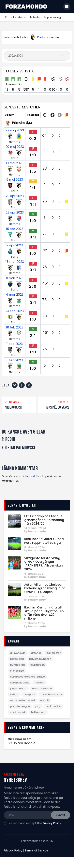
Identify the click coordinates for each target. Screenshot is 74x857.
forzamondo (37, 531)
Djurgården (37, 665)
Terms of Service (36, 850)
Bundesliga (17, 665)
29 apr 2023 (15, 196)
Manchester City (51, 694)
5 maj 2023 (14, 180)
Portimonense (48, 37)
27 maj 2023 (15, 130)
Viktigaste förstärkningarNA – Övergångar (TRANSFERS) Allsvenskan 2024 (43, 563)
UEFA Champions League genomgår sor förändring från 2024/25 (44, 520)
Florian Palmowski (18, 447)
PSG (37, 706)
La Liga (14, 694)
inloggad (29, 476)
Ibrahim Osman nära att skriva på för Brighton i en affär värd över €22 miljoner (44, 613)
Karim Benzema (42, 688)
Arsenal (36, 653)
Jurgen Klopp (18, 688)
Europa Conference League (27, 677)
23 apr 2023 (15, 212)
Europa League (19, 682)
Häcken (39, 682)
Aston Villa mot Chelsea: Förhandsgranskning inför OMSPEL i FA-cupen (44, 588)
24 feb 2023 (15, 311)
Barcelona (17, 659)
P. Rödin (8, 439)
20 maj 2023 (15, 147)
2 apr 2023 (15, 245)
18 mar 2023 (15, 262)
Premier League (20, 706)
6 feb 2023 (15, 360)
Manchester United (22, 700)
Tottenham (38, 712)
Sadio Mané (17, 712)
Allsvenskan (17, 653)
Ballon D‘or (53, 653)
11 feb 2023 (15, 344)
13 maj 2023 (14, 163)
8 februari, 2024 (34, 547)
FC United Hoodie (21, 743)
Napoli (44, 700)
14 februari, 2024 (35, 528)
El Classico (17, 671)
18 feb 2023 (14, 327)
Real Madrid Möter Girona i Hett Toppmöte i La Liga (44, 541)
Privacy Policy (52, 823)
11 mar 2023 (14, 278)
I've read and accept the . (35, 823)
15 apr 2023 (14, 229)
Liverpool (29, 694)
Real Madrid (53, 706)
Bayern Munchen (40, 659)
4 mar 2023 (14, 295)
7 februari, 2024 (34, 596)
